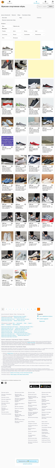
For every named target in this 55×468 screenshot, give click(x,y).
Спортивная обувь (26, 15)
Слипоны (39, 17)
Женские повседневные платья (4, 409)
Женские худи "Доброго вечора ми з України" (19, 395)
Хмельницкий (19, 323)
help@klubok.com (46, 438)
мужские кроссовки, (31, 342)
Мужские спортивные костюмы (47, 397)
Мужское (13, 15)
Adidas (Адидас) (13, 374)
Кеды (20, 17)
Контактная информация (45, 430)
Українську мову (33, 461)
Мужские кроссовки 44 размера (19, 316)
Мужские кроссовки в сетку (23, 335)
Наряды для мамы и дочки (19, 404)
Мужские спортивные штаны (47, 410)
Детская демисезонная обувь (20, 419)
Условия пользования (45, 436)
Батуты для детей (32, 431)
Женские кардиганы (6, 399)
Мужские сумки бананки (45, 415)
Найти (50, 6)
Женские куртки (5, 392)
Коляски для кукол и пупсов (33, 426)
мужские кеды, (10, 353)
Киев (14, 323)
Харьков (30, 323)
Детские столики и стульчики (19, 422)
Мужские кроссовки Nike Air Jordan (22, 328)
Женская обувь (4, 401)
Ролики (30, 433)
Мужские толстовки (46, 412)
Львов (25, 323)
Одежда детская (32, 400)
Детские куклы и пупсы (32, 429)
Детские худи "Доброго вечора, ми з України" (19, 415)
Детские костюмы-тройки (32, 403)
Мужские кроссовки (46, 392)
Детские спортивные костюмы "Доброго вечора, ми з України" (33, 414)
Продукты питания (32, 423)
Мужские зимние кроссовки (19, 320)
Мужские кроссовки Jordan (19, 317)
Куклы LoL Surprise (19, 408)
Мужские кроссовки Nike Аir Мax (26, 326)
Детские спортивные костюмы (33, 442)
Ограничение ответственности (45, 433)
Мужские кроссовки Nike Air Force (8, 319)
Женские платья (5, 397)
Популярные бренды (46, 427)
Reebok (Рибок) (25, 374)
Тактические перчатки (44, 407)
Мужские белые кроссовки (6, 320)
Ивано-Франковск (16, 324)
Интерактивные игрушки (31, 436)
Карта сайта (44, 421)
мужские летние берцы (15, 372)
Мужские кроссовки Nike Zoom (21, 329)
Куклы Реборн (31, 421)
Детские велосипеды (33, 417)
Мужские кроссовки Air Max (6, 317)
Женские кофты (5, 412)
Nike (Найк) (19, 374)
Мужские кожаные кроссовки (7, 329)
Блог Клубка (44, 425)
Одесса (2, 324)
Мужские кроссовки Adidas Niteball (23, 333)
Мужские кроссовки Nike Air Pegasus (8, 335)
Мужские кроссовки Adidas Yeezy (8, 333)
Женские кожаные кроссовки (5, 404)
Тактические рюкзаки (6, 414)
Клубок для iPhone (46, 440)
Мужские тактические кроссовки (47, 418)
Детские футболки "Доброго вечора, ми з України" (33, 409)
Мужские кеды (45, 394)
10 (35, 309)
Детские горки (31, 392)
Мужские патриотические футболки (45, 400)
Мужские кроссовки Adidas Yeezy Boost (9, 336)
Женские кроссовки (19, 392)
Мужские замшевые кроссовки (23, 319)
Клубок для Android (46, 442)
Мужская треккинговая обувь (9, 20)
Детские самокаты (19, 406)
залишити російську (27, 463)
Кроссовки (4, 17)
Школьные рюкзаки (32, 440)
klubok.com (2, 2)
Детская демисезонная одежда (18, 411)
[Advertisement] (27, 11)
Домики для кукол (32, 394)
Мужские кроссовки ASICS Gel (7, 328)
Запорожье (8, 324)
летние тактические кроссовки (26, 372)
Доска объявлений (5, 15)
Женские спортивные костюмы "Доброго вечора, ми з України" (20, 400)
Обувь (18, 15)
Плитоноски (4, 406)
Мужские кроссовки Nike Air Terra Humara (9, 326)
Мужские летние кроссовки (6, 332)
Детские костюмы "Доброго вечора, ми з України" (33, 397)
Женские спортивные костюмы (6, 395)
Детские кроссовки (32, 438)
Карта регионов (45, 423)
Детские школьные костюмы (32, 406)
